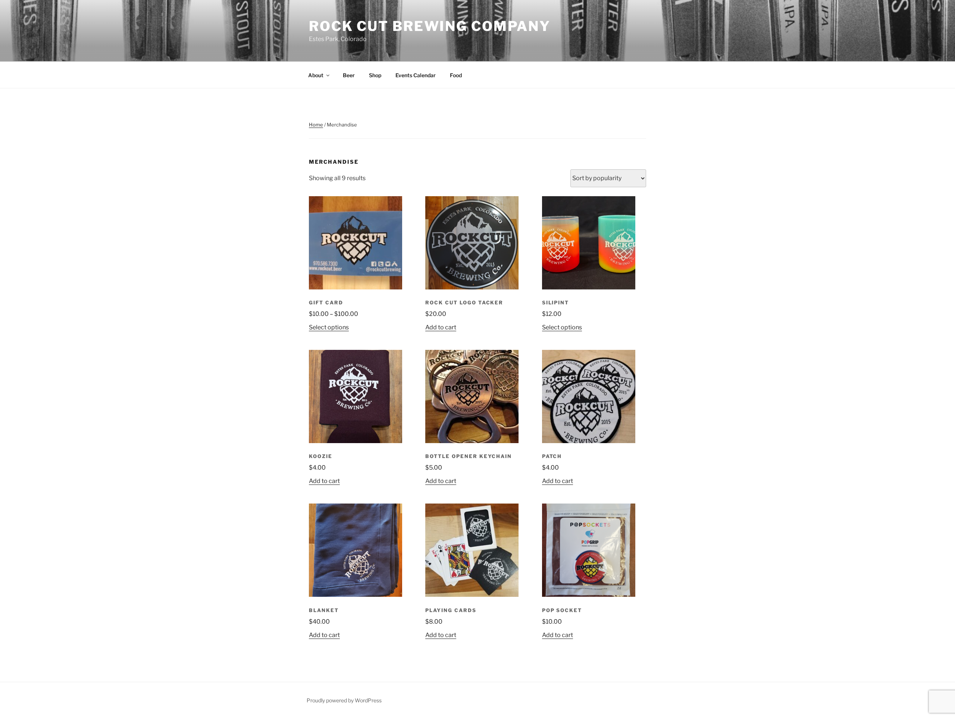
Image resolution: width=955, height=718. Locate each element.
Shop (375, 75)
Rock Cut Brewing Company (430, 26)
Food (456, 75)
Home (316, 125)
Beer (349, 75)
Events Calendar (415, 75)
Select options (329, 327)
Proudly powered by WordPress (344, 700)
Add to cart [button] (440, 327)
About (315, 75)
